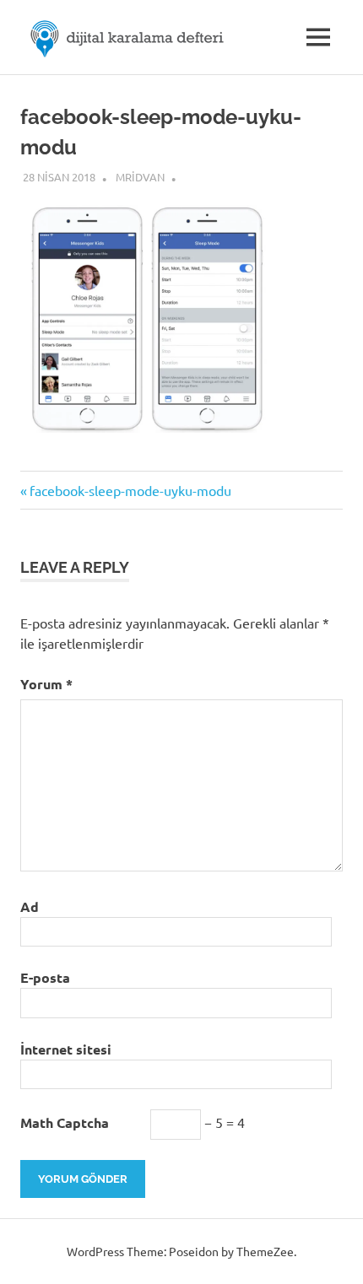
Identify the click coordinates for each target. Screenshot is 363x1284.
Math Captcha (64, 1122)
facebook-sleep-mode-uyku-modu (130, 490)
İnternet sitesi (65, 1049)
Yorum (46, 684)
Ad (29, 906)
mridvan (140, 177)
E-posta (45, 977)
